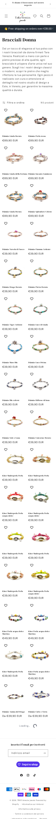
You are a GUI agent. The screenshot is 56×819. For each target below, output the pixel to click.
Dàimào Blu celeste (10, 400)
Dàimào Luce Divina (37, 362)
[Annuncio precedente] (5, 4)
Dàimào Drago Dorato (12, 287)
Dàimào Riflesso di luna (39, 400)
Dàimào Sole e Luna (11, 438)
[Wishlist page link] (34, 16)
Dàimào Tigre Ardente (12, 325)
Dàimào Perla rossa (37, 136)
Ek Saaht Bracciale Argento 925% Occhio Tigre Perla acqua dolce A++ (40, 755)
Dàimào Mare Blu (10, 362)
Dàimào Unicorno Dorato (39, 438)
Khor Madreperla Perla (12, 476)
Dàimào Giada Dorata (11, 136)
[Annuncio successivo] (50, 4)
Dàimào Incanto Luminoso (40, 174)
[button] (6, 16)
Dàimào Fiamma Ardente (39, 249)
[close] (52, 28)
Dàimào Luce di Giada (38, 325)
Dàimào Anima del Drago (13, 712)
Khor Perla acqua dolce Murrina (13, 632)
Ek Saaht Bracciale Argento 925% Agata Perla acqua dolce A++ (14, 755)
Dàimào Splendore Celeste (40, 212)
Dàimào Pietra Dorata (38, 287)
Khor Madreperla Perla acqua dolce (12, 514)
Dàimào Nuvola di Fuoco (13, 249)
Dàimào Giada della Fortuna (14, 174)
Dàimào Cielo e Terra (37, 712)
